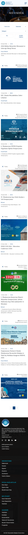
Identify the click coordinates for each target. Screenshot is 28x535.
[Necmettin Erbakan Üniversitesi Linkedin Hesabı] (12, 440)
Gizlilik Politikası (5, 448)
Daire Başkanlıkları (6, 501)
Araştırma (4, 471)
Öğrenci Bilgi (5, 487)
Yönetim (4, 466)
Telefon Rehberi (6, 476)
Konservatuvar (5, 517)
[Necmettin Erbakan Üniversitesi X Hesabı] (2, 440)
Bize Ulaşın (5, 485)
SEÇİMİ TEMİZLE (21, 36)
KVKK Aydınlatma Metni (7, 444)
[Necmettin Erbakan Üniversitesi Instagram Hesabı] (5, 440)
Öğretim (4, 468)
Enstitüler (4, 515)
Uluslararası (5, 473)
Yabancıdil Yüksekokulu (8, 520)
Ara (7, 35)
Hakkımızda (5, 463)
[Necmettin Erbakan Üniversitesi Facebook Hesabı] (9, 440)
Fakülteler (4, 503)
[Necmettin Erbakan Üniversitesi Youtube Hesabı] (15, 440)
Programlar (5, 525)
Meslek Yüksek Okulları (8, 522)
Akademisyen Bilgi (6, 490)
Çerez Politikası (5, 446)
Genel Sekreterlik (6, 498)
